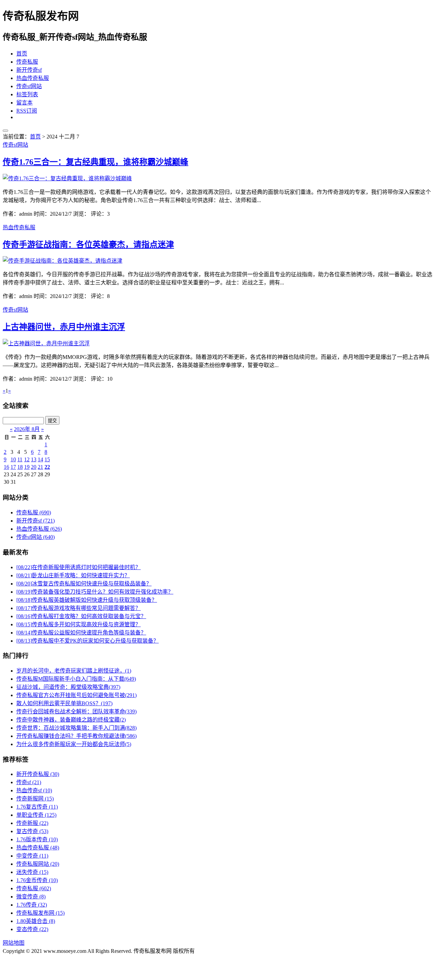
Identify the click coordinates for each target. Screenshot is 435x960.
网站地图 (13, 943)
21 (40, 467)
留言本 (24, 102)
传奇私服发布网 (40, 913)
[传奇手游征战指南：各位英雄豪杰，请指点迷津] (62, 261)
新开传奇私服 (37, 774)
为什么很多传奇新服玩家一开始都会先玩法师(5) (73, 744)
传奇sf (28, 782)
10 (13, 459)
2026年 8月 (27, 429)
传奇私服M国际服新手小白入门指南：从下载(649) (76, 679)
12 (27, 459)
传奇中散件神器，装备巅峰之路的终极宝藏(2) (71, 720)
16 (6, 467)
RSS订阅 (26, 111)
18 (20, 467)
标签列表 (27, 94)
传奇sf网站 (29, 86)
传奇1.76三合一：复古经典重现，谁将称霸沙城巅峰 (95, 162)
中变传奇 (32, 856)
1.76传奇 (31, 905)
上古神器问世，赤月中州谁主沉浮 (64, 326)
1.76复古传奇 (37, 807)
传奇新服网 (35, 798)
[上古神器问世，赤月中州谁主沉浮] (46, 343)
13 (33, 459)
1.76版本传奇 (37, 839)
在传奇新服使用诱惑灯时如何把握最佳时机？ (78, 567)
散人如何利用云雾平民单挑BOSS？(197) (64, 703)
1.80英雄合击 (35, 921)
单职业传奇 (36, 815)
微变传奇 (31, 896)
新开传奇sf (29, 70)
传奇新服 (32, 823)
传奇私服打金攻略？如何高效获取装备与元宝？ (81, 616)
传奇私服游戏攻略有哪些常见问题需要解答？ (78, 608)
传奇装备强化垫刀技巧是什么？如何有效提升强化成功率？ (94, 592)
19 (27, 467)
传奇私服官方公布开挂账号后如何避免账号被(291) (76, 695)
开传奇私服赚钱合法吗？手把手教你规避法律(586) (76, 736)
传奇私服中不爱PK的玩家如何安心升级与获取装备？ (87, 641)
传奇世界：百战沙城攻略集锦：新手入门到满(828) (76, 728)
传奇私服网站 (37, 864)
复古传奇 (32, 831)
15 (47, 459)
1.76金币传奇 (37, 880)
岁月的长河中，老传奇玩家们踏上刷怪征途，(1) (73, 671)
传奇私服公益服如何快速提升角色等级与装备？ (81, 632)
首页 (21, 53)
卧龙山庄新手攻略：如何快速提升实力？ (73, 575)
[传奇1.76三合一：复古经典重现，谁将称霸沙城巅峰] (67, 178)
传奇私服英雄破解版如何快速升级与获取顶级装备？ (86, 600)
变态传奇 (32, 929)
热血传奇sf (34, 790)
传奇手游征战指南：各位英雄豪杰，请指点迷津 (88, 244)
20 (33, 467)
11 (19, 459)
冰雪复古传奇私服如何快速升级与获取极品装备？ (84, 583)
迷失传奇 (32, 872)
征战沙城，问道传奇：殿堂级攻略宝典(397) (68, 687)
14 (40, 459)
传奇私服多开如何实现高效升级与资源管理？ (78, 624)
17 (13, 467)
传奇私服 (27, 62)
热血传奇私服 (32, 78)
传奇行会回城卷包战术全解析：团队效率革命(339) (76, 711)
